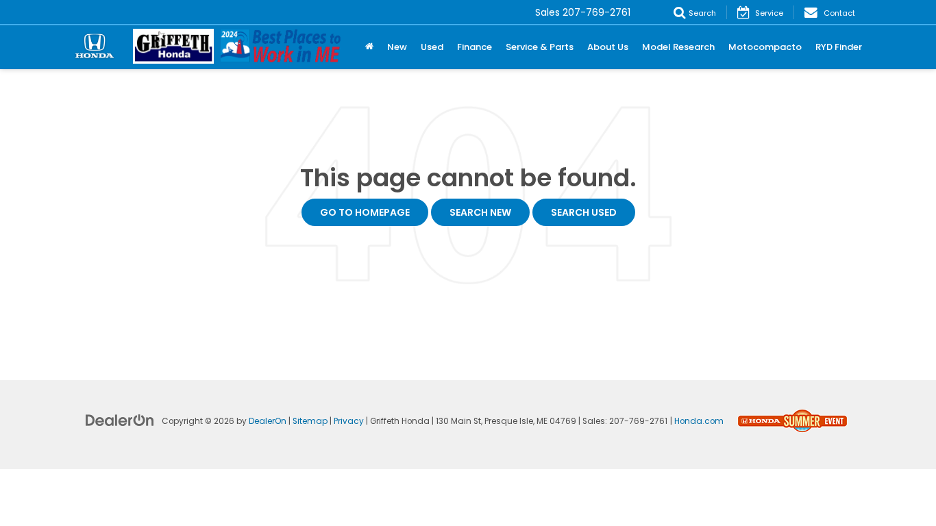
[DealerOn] (120, 420)
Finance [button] (474, 46)
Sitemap (310, 421)
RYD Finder (838, 46)
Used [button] (432, 46)
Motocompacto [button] (765, 46)
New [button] (397, 46)
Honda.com (699, 421)
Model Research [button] (678, 46)
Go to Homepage (365, 212)
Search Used (584, 212)
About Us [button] (607, 46)
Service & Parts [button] (540, 46)
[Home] (369, 47)
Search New (480, 212)
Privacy (349, 421)
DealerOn (267, 421)
